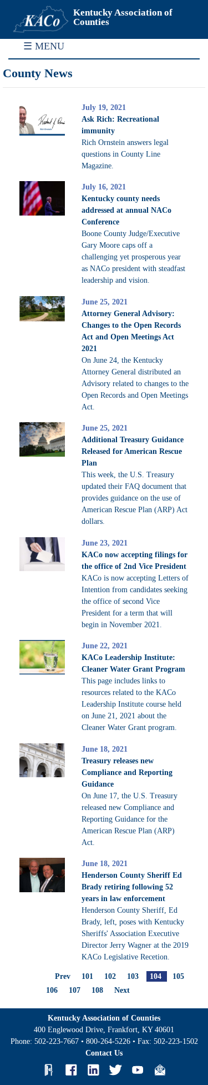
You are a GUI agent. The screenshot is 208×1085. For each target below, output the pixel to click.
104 (155, 976)
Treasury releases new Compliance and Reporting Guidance (127, 772)
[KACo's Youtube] (137, 1070)
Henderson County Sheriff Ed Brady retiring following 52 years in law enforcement (132, 887)
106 (52, 990)
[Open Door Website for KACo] (49, 1070)
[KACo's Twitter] (115, 1070)
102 (110, 976)
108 (97, 990)
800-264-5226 (108, 1041)
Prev (62, 976)
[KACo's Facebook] (71, 1070)
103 (133, 976)
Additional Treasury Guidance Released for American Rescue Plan (133, 451)
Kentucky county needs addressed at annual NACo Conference (126, 210)
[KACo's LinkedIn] (93, 1070)
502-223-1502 (176, 1041)
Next (122, 990)
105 (178, 976)
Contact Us (104, 1053)
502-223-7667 (56, 1041)
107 (74, 990)
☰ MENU (43, 46)
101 (87, 976)
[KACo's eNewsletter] (160, 1070)
